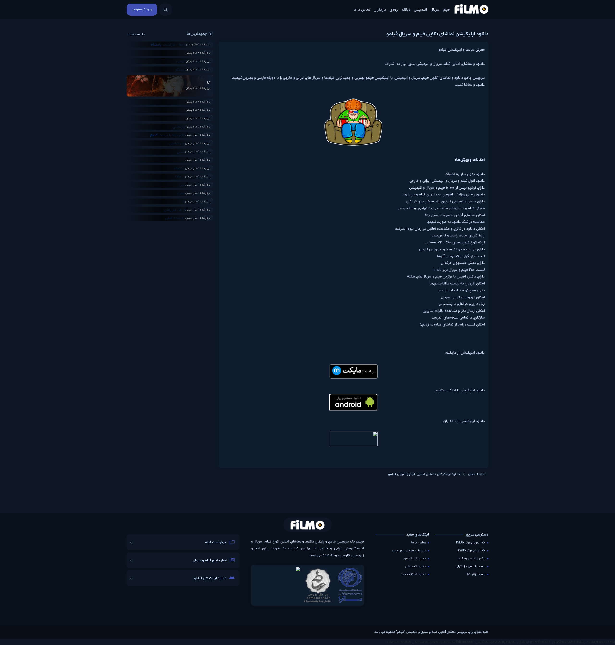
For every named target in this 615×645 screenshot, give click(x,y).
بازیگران (380, 9)
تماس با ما (361, 9)
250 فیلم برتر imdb (472, 550)
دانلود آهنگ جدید (413, 574)
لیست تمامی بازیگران (470, 566)
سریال (434, 9)
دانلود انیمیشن (415, 566)
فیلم (446, 9)
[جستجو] (166, 10)
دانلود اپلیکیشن (414, 558)
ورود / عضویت (142, 9)
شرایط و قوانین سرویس (409, 550)
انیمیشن (420, 9)
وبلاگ (406, 9)
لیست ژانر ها (476, 574)
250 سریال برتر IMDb (471, 542)
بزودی (394, 9)
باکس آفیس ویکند (472, 558)
